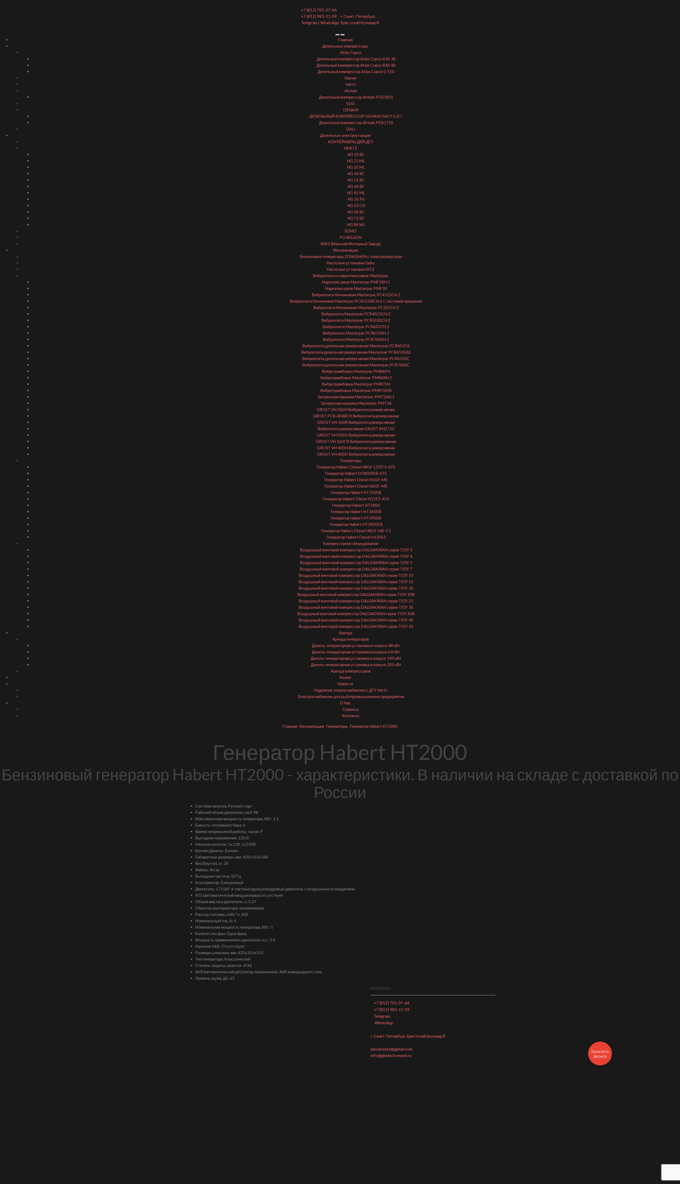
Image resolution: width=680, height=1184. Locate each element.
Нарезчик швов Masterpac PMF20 (356, 288)
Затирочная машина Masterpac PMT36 (356, 403)
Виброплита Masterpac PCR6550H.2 (356, 333)
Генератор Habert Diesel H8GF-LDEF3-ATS (356, 466)
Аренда (345, 632)
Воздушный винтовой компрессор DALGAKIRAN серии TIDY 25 (356, 600)
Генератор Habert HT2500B (356, 492)
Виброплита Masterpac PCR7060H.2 (356, 339)
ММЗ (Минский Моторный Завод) (351, 243)
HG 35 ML (356, 167)
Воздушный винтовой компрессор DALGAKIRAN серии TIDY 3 (356, 549)
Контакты (350, 715)
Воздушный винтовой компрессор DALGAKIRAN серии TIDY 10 (356, 575)
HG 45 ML (356, 192)
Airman (351, 90)
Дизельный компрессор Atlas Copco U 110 (356, 71)
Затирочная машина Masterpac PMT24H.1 (355, 396)
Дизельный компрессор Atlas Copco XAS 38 (356, 58)
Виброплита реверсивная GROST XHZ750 (356, 428)
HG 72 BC (356, 218)
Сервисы (350, 709)
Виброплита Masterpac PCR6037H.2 (356, 326)
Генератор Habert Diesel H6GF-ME (356, 486)
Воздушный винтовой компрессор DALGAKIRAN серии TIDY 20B (356, 594)
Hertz (351, 84)
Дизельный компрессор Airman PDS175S (356, 122)
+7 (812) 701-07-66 (319, 9)
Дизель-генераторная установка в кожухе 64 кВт (356, 651)
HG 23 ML (356, 160)
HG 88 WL (356, 224)
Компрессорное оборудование (350, 543)
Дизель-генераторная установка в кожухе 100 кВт (356, 658)
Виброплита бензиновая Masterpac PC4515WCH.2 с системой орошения (356, 301)
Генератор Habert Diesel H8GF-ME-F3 (356, 530)
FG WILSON (351, 237)
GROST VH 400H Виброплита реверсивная (356, 447)
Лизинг (345, 677)
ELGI (350, 103)
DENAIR (350, 109)
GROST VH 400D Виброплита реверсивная (356, 454)
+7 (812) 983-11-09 (319, 16)
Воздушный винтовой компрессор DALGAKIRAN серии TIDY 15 (356, 581)
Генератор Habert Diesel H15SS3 (356, 537)
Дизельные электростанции (345, 135)
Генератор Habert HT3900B (356, 517)
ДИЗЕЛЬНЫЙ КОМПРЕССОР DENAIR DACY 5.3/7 (355, 116)
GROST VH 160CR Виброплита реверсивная (356, 441)
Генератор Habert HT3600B (356, 511)
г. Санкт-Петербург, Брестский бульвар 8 (408, 1036)
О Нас (345, 702)
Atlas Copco (351, 52)
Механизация (345, 250)
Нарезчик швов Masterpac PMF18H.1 (356, 282)
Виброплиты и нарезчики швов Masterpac (350, 275)
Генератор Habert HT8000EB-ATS (356, 473)
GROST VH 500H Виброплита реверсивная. (356, 409)
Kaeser (351, 77)
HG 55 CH (356, 205)
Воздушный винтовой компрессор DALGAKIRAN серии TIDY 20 (356, 588)
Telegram (309, 22)
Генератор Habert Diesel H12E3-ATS (356, 498)
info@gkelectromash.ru (391, 1055)
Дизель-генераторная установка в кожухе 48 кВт (356, 645)
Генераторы (351, 460)
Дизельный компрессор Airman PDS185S (356, 97)
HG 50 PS (355, 199)
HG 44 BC (356, 173)
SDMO (351, 231)
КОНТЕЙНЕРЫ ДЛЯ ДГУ (350, 141)
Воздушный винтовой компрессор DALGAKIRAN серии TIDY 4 (356, 556)
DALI (350, 128)
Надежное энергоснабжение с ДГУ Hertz (350, 690)
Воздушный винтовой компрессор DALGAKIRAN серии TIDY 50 (356, 626)
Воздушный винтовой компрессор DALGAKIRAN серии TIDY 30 (356, 607)
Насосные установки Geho (350, 262)
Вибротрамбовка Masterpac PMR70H (356, 384)
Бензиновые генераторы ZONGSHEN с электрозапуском (351, 256)
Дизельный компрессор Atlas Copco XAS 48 (356, 65)
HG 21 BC (356, 179)
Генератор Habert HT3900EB (356, 524)
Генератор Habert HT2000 (356, 505)
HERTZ (350, 148)
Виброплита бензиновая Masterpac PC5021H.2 (356, 307)
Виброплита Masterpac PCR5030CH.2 (355, 320)
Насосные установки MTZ (351, 269)
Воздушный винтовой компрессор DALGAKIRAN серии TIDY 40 (356, 620)
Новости (345, 683)
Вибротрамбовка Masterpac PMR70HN (356, 390)
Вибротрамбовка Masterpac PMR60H (356, 371)
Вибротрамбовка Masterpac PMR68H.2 (356, 377)
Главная (345, 39)
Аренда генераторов (350, 639)
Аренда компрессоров (351, 671)
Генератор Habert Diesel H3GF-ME (356, 479)
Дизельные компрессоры (345, 46)
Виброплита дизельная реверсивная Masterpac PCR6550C (356, 358)
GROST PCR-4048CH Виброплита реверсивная (356, 415)
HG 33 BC (356, 154)
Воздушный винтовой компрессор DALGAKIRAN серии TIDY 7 (356, 568)
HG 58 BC (356, 211)
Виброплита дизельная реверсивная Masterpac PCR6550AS (356, 352)
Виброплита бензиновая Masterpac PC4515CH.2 (356, 294)
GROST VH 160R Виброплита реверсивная (356, 422)
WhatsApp (329, 22)
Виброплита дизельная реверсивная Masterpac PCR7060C (356, 364)
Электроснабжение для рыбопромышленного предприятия (350, 696)
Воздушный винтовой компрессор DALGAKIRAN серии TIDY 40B (356, 613)
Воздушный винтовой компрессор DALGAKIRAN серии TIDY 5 (356, 562)
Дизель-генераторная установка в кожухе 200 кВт (356, 664)
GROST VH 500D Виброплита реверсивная (356, 435)
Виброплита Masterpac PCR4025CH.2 (355, 313)
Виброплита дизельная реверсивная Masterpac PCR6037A (356, 345)
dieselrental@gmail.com (392, 1049)
